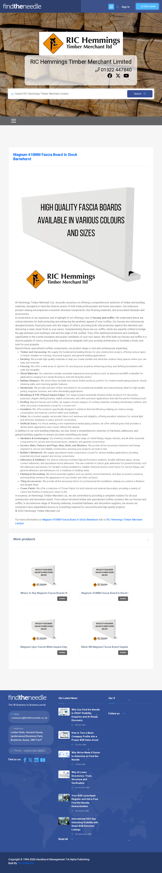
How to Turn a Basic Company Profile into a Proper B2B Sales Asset (85, 736)
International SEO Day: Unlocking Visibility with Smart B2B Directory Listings (85, 824)
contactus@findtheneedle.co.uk (29, 717)
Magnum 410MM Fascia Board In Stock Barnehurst (70, 519)
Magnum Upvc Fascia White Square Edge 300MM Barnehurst (55, 646)
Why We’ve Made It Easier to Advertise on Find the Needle (86, 756)
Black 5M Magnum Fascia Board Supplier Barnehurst (111, 646)
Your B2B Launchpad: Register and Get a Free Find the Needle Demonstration (85, 801)
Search (138, 93)
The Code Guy (26, 863)
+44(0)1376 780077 (34, 750)
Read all (63, 839)
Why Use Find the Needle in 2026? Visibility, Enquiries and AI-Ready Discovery (86, 715)
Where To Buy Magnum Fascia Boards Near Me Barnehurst (54, 593)
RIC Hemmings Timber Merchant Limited (81, 61)
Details (62, 599)
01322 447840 (116, 69)
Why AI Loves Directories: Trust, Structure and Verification (82, 777)
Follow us (114, 713)
